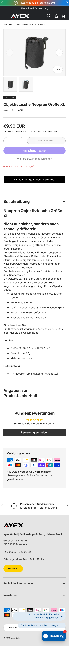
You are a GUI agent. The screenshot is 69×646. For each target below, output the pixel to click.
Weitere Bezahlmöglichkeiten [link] (34, 158)
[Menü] (5, 16)
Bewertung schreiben (34, 432)
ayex (5, 110)
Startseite (7, 24)
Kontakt (13, 568)
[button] (63, 16)
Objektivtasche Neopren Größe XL (30, 24)
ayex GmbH (16, 638)
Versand (19, 131)
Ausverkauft (46, 140)
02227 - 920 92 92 (20, 551)
